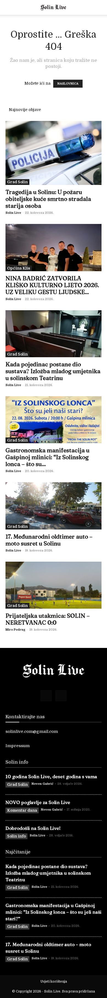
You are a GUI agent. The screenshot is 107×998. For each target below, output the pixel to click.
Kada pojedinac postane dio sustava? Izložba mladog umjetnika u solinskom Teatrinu (52, 371)
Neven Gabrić (43, 784)
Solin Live (13, 213)
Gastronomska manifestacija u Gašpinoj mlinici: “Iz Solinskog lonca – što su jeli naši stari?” (53, 911)
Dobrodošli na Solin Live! (33, 828)
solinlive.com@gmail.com (31, 731)
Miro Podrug (15, 629)
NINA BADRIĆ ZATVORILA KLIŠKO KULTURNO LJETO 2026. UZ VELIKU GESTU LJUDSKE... (52, 285)
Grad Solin (17, 182)
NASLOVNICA (67, 83)
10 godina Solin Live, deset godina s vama (51, 776)
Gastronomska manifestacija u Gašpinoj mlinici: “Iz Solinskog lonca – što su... (47, 457)
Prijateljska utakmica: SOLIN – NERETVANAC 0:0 (47, 619)
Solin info (16, 836)
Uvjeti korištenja (53, 981)
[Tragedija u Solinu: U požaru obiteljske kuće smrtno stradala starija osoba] (53, 153)
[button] (9, 7)
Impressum (17, 745)
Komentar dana (22, 810)
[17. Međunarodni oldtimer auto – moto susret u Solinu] (53, 505)
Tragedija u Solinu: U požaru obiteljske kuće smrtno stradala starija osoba (48, 198)
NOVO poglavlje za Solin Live (37, 802)
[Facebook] (46, 695)
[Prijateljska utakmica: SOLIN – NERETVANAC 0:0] (53, 585)
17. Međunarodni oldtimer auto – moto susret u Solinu (48, 540)
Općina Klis (18, 268)
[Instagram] (60, 695)
